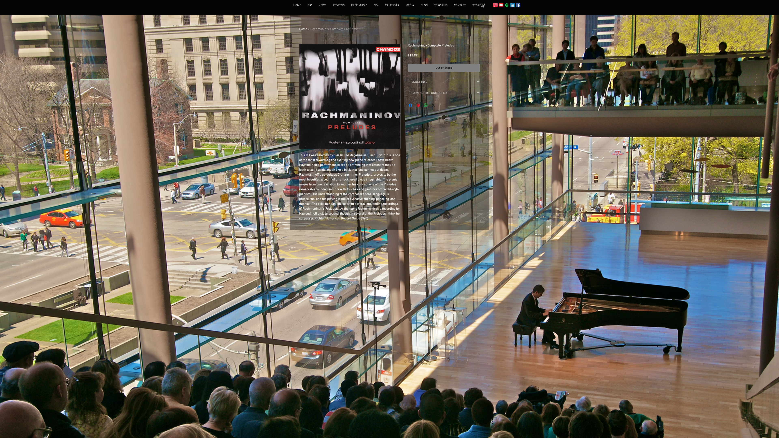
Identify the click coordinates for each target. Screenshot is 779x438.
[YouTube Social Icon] (501, 5)
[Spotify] (507, 5)
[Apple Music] (495, 5)
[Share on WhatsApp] (425, 105)
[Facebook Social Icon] (518, 5)
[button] (482, 5)
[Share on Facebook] (410, 105)
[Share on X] (433, 105)
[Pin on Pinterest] (418, 105)
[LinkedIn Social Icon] (512, 5)
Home (303, 29)
